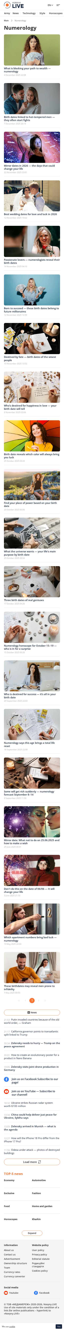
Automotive (39, 1180)
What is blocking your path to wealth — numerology (27, 70)
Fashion (36, 1193)
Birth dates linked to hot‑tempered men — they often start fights (29, 118)
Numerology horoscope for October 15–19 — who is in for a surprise (30, 647)
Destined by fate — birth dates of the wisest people (30, 358)
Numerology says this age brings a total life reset (29, 744)
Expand (32, 1233)
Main (6, 20)
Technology (29, 13)
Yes (59, 1326)
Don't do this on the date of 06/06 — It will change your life (29, 890)
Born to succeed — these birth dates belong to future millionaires (31, 310)
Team (7, 1267)
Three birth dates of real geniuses (24, 600)
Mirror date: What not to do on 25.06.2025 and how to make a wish (31, 841)
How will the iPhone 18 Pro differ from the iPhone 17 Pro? (31, 1139)
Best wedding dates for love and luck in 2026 (30, 214)
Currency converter (14, 1276)
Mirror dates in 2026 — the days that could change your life (29, 167)
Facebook (44, 1292)
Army (7, 13)
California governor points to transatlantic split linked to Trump (31, 1033)
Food (7, 1206)
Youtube (13, 1292)
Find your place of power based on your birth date (30, 504)
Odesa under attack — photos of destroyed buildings (32, 1151)
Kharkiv (36, 1219)
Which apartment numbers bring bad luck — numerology (30, 939)
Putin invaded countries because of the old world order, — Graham (31, 1021)
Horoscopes (10, 1219)
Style (42, 13)
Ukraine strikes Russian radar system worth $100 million (28, 1104)
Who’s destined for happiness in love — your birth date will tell (30, 407)
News (16, 13)
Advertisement (12, 1258)
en (49, 5)
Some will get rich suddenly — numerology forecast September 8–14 (29, 793)
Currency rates (12, 1272)
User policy (38, 1250)
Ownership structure (15, 1263)
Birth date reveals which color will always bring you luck (31, 456)
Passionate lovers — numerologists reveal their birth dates (32, 261)
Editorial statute (41, 1258)
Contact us (10, 1254)
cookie (12, 1326)
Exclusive (9, 1193)
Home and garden (42, 1206)
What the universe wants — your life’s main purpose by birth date (30, 553)
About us (9, 1250)
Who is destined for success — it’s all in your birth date (30, 695)
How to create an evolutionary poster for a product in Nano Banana (31, 1056)
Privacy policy (39, 1254)
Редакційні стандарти (38, 1265)
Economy (9, 1180)
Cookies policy (40, 1270)
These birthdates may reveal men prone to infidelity (29, 987)
